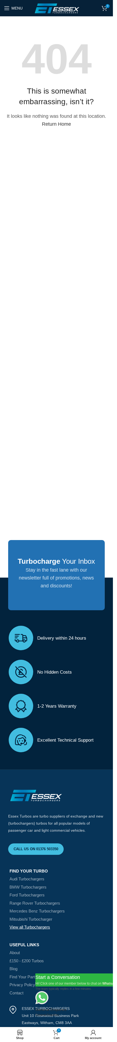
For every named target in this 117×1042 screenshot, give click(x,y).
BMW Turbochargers (28, 887)
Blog (13, 968)
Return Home (56, 124)
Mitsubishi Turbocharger (31, 919)
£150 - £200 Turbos (27, 960)
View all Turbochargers (30, 927)
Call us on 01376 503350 (36, 849)
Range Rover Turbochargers (35, 903)
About (15, 952)
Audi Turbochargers (27, 879)
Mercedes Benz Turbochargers (37, 911)
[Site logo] (56, 8)
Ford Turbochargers (27, 895)
